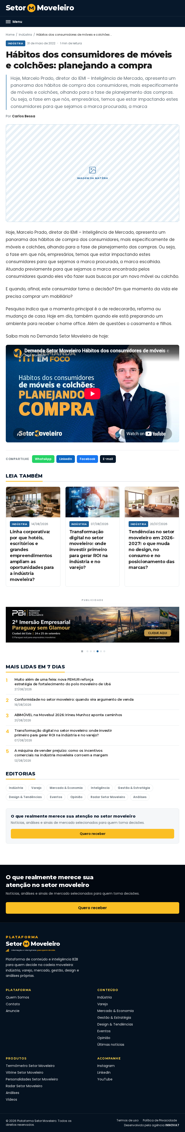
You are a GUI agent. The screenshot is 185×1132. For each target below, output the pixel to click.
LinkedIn (65, 459)
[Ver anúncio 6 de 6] (104, 651)
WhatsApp (43, 459)
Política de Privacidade (160, 1120)
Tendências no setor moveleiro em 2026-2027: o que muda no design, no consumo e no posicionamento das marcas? (151, 549)
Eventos (56, 797)
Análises (139, 797)
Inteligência (100, 788)
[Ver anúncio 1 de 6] (87, 651)
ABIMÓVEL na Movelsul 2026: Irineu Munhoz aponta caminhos (68, 715)
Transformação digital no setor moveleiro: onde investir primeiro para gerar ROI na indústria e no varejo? (88, 549)
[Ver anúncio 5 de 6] (101, 651)
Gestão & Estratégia (134, 788)
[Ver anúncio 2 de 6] (91, 651)
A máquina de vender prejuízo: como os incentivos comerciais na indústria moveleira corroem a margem (61, 752)
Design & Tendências (25, 797)
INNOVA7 (172, 1125)
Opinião (76, 797)
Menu (17, 21)
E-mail (108, 459)
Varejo (36, 788)
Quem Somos (17, 997)
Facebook (87, 459)
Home (10, 35)
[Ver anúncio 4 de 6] (98, 651)
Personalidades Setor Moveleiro (32, 1079)
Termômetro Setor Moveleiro (30, 1065)
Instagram (106, 1065)
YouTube (104, 1079)
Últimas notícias (110, 1044)
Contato (13, 1004)
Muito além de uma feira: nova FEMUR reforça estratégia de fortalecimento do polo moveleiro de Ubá (62, 681)
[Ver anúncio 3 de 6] (94, 651)
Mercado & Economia (66, 788)
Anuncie (13, 1010)
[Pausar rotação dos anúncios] (82, 651)
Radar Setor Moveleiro (108, 797)
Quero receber (93, 833)
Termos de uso (128, 1120)
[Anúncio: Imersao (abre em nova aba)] (92, 625)
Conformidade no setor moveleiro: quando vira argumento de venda (74, 699)
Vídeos (11, 1099)
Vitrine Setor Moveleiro (24, 1072)
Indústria (25, 35)
